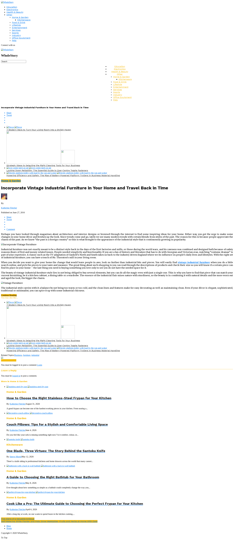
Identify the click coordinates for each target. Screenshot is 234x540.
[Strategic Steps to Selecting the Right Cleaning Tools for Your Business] (40, 163)
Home (9, 528)
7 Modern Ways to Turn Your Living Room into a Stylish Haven (38, 129)
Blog (8, 526)
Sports (15, 32)
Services (16, 30)
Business (18, 355)
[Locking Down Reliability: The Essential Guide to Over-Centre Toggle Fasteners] (28, 168)
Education (11, 7)
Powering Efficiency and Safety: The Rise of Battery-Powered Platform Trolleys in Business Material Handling (63, 175)
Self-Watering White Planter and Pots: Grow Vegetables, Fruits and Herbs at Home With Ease (49, 521)
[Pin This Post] (119, 120)
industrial (35, 355)
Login (39, 365)
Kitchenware (23, 20)
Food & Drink (18, 22)
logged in (16, 376)
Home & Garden (20, 17)
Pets (14, 40)
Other (9, 14)
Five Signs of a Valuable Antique (17, 518)
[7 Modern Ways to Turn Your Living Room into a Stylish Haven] (14, 127)
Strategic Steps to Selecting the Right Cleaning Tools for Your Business (43, 165)
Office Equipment (21, 38)
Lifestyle (16, 25)
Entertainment (19, 27)
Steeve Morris (16, 456)
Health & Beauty (14, 12)
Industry (16, 35)
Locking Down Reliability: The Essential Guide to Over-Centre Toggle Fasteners (47, 170)
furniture (26, 355)
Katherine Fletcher (9, 208)
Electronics (12, 9)
